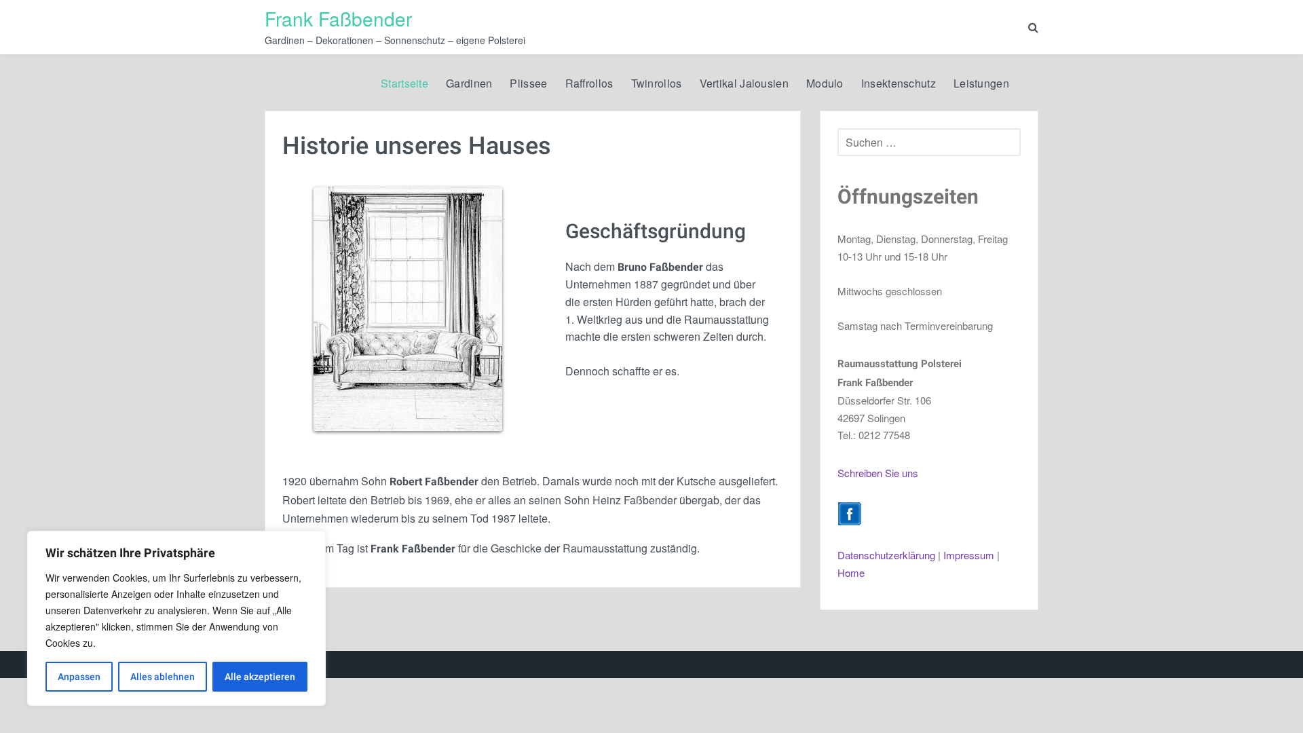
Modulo (825, 83)
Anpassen (79, 676)
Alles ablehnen (162, 676)
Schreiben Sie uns (877, 473)
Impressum (968, 555)
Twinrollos (656, 83)
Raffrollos (589, 83)
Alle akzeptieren (260, 676)
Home (851, 572)
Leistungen (981, 83)
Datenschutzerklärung (886, 555)
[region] (176, 618)
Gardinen (469, 83)
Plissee (528, 83)
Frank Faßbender (338, 18)
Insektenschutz (898, 83)
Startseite (404, 83)
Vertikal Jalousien (744, 83)
